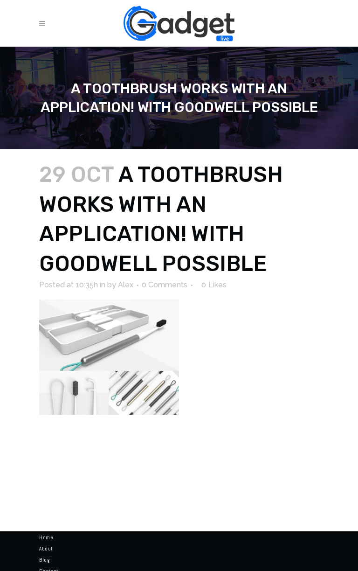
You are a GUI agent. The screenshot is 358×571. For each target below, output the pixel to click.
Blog (44, 560)
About (46, 548)
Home (46, 537)
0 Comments (164, 284)
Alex (125, 284)
